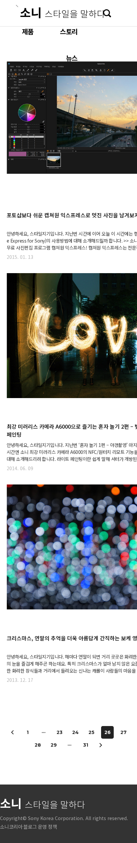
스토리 (68, 31)
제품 (27, 31)
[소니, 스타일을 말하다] (60, 11)
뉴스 (71, 58)
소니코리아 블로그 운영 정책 (28, 826)
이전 (12, 732)
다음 (100, 745)
